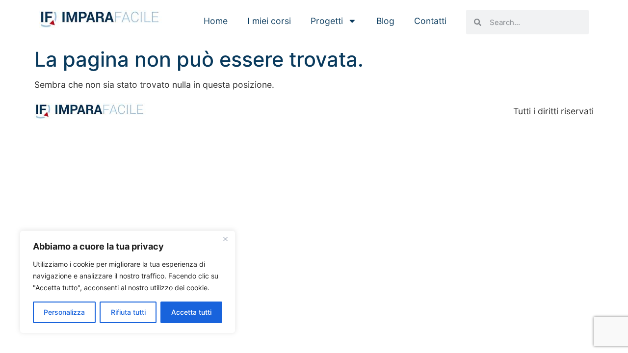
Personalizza (64, 312)
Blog (385, 21)
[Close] (225, 239)
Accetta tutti (191, 312)
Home (216, 21)
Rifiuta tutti (128, 312)
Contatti (430, 21)
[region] (128, 281)
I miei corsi (269, 21)
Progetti (327, 21)
